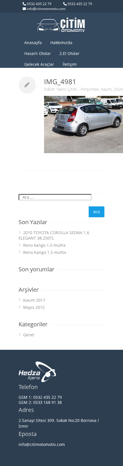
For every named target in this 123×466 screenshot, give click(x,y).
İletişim (70, 64)
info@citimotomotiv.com (46, 8)
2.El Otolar (69, 53)
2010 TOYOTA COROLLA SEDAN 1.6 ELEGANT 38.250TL (54, 235)
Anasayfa (33, 42)
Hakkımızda (61, 42)
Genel (28, 334)
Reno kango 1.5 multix (44, 245)
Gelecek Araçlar (39, 64)
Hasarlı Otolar (37, 53)
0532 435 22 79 (39, 3)
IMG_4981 (60, 81)
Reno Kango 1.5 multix (44, 252)
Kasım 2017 (34, 300)
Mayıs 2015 (34, 307)
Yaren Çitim (67, 89)
